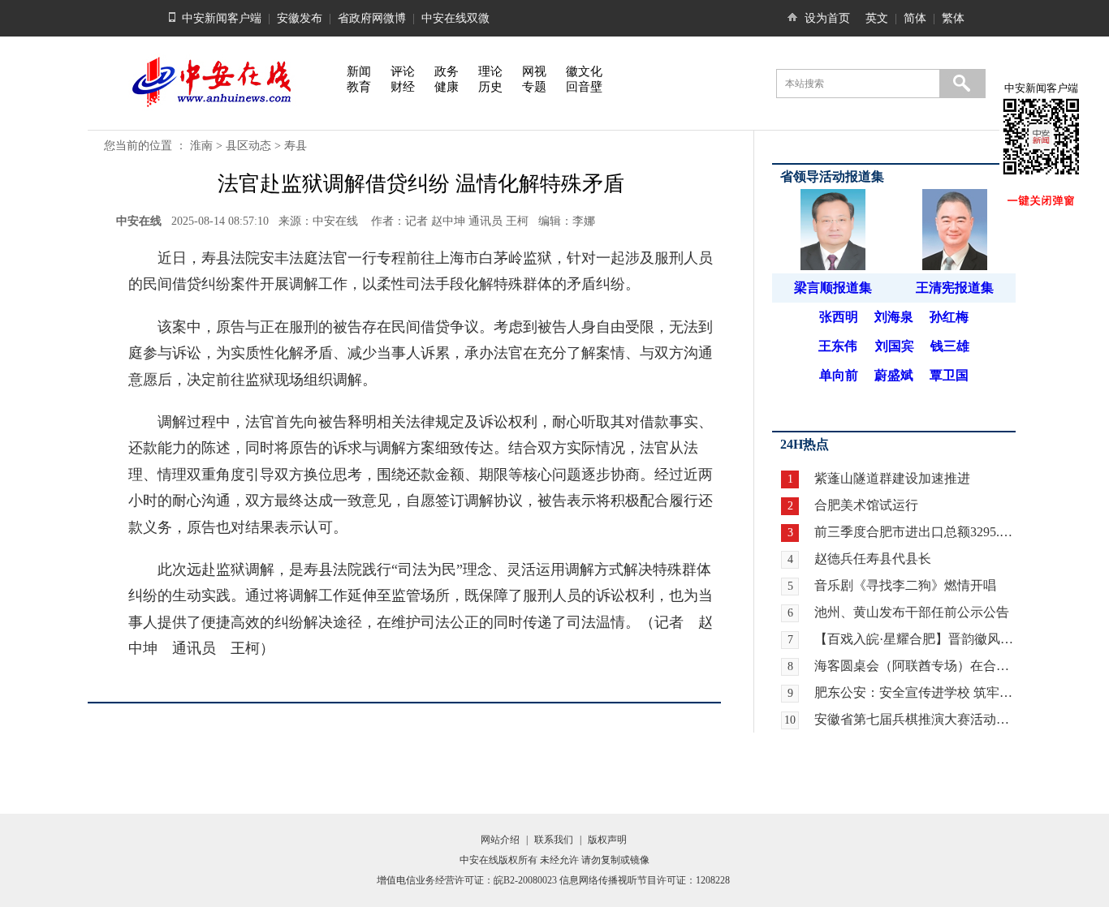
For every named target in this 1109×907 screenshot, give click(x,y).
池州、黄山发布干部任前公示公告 (911, 612)
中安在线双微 (455, 18)
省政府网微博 (372, 18)
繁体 (953, 18)
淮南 (201, 146)
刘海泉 (893, 317)
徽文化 (584, 71)
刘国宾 (894, 346)
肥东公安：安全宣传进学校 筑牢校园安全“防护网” (915, 692)
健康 (446, 86)
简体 (915, 18)
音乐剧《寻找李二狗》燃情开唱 (905, 585)
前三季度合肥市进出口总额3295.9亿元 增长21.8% (915, 532)
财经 (403, 86)
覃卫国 (949, 375)
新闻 (359, 71)
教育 (359, 86)
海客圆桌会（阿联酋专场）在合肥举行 (915, 666)
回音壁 (584, 86)
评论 (403, 71)
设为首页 (827, 18)
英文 (876, 18)
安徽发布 (299, 18)
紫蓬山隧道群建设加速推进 (892, 478)
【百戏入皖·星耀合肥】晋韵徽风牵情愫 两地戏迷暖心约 (915, 639)
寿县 (295, 146)
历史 (490, 86)
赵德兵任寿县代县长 (872, 558)
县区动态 (248, 146)
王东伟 (837, 346)
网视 (534, 71)
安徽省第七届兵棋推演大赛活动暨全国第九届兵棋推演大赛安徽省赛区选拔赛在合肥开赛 (915, 719)
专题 (534, 86)
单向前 (838, 375)
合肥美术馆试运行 (866, 505)
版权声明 (607, 839)
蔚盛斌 (893, 375)
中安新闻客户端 (221, 18)
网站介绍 (500, 839)
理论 (490, 71)
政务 (446, 71)
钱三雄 (949, 346)
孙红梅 (949, 317)
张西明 (838, 317)
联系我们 (553, 839)
